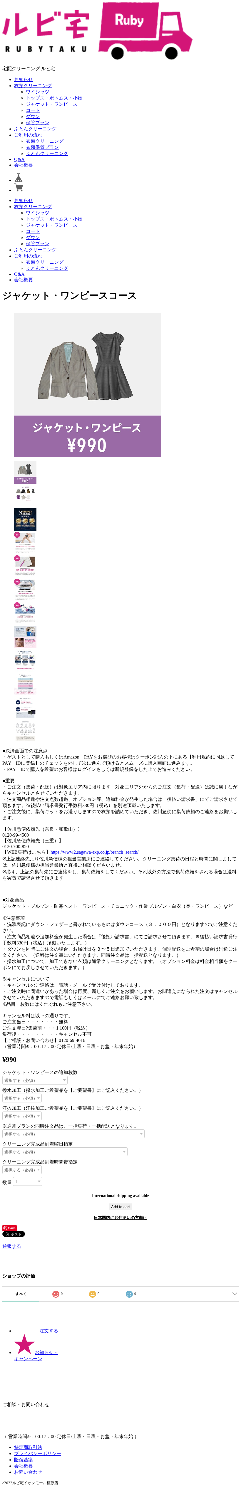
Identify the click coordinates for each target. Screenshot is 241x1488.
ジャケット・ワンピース (52, 104)
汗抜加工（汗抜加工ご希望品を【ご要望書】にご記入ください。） (72, 1108)
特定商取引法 (28, 1447)
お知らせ (23, 79)
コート (33, 110)
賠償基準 (23, 1459)
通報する (11, 1246)
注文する (48, 1330)
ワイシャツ (37, 91)
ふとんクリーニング (35, 128)
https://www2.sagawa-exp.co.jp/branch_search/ (94, 852)
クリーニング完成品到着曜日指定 (37, 1143)
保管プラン (37, 122)
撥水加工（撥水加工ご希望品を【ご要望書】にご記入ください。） (72, 1090)
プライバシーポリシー (37, 1453)
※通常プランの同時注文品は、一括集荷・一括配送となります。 (70, 1126)
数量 (7, 1182)
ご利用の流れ (28, 134)
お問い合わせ (28, 1471)
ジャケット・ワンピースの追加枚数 (40, 1072)
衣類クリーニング (33, 85)
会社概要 (23, 164)
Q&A (19, 159)
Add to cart (120, 1206)
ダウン (33, 116)
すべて (21, 1294)
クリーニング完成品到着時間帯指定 (40, 1161)
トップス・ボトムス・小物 (54, 97)
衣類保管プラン (42, 147)
